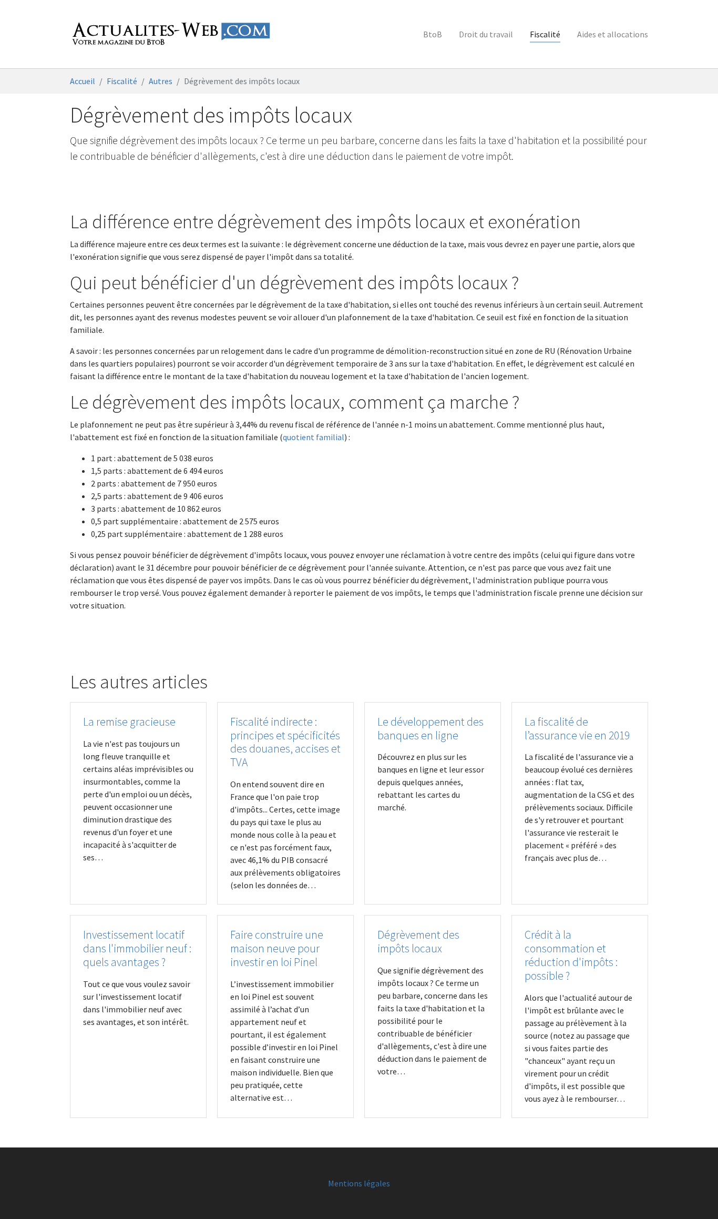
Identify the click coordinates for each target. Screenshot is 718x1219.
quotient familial (313, 437)
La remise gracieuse (129, 722)
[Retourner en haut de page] (694, 1195)
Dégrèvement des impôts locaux (418, 942)
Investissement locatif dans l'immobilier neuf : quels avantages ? (137, 948)
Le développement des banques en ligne (430, 729)
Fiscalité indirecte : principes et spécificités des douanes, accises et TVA (285, 742)
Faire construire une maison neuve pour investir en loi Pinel (276, 948)
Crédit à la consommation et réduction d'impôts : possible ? (571, 955)
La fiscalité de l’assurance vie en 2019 (577, 729)
